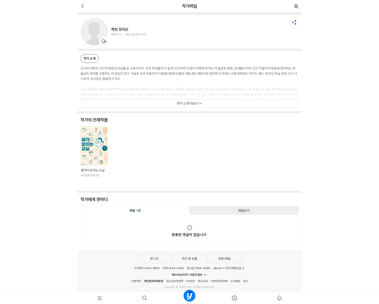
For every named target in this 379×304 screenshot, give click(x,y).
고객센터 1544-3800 (147, 268)
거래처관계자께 (219, 281)
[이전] (82, 6)
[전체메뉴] (100, 298)
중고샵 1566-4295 (198, 268)
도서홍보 (235, 281)
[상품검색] (145, 298)
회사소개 (202, 281)
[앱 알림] (279, 298)
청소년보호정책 (174, 281)
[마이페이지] (234, 298)
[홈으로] (189, 298)
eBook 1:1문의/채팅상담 (227, 268)
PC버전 (190, 281)
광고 (245, 281)
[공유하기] (294, 22)
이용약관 (136, 281)
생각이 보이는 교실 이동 (94, 156)
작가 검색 (296, 6)
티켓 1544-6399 (173, 268)
